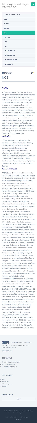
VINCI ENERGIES (8, 64)
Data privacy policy (7, 384)
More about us (6, 351)
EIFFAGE (6, 24)
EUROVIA (6, 28)
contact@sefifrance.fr (10, 366)
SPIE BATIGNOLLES (9, 51)
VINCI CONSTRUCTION (10, 60)
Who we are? (5, 381)
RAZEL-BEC (7, 37)
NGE (5, 33)
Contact (4, 386)
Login (18, 399)
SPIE (5, 46)
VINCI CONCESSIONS (9, 55)
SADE (5, 42)
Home (3, 379)
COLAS (5, 19)
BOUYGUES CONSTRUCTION (12, 15)
